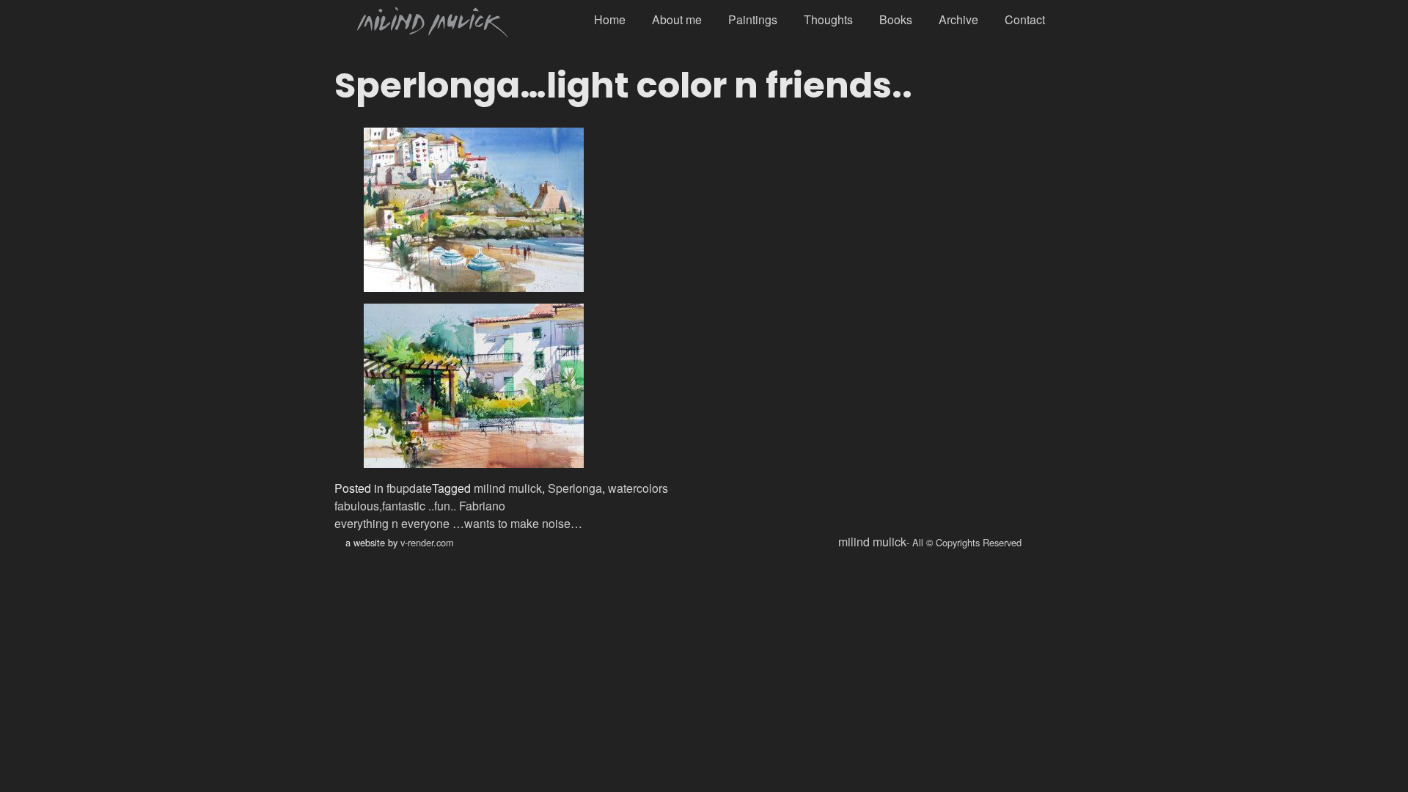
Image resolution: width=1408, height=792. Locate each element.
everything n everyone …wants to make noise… (458, 523)
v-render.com (427, 542)
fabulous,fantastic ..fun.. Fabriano (419, 505)
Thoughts (828, 19)
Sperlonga (575, 488)
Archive (958, 19)
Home (610, 19)
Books (895, 19)
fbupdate (409, 488)
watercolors (638, 488)
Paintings (752, 19)
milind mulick (508, 488)
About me (677, 19)
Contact (1025, 19)
